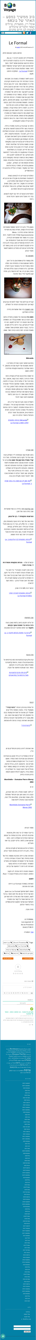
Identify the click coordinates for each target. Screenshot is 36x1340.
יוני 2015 (27, 1298)
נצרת (11, 1065)
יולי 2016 (27, 1267)
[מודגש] (5, 993)
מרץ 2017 (26, 1247)
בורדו (15, 1060)
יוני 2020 (27, 1158)
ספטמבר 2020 (25, 1151)
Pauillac (22, 1054)
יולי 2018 (27, 1209)
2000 (29, 1049)
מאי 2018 (27, 1214)
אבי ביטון (10, 1058)
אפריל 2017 (26, 1245)
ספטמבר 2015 (25, 1291)
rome (24, 1056)
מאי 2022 (27, 1119)
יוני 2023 (27, 1093)
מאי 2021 (27, 1148)
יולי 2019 (27, 1180)
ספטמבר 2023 (25, 1085)
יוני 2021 (27, 1146)
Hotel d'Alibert (28, 958)
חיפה (18, 1063)
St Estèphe (21, 1058)
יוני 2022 (27, 1117)
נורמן (14, 1065)
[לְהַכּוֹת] (11, 993)
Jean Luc (7, 942)
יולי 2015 (27, 1296)
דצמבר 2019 (26, 1168)
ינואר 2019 (26, 1194)
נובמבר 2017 (26, 1228)
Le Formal (23, 71)
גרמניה (28, 1063)
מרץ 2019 (26, 1189)
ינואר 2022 (26, 1129)
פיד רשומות (26, 1314)
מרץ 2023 (26, 1095)
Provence (19, 1056)
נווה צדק (18, 1065)
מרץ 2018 (26, 1218)
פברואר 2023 (26, 1097)
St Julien (28, 1058)
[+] (27, 993)
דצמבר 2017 (26, 1226)
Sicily (27, 1056)
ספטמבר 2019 (25, 1175)
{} (24, 993)
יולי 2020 (27, 1155)
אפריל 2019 (26, 1187)
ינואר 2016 (26, 1281)
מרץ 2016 (26, 1276)
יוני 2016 (27, 1269)
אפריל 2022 (26, 1122)
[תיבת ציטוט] (18, 993)
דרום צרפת (23, 1063)
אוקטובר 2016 (25, 1259)
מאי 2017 (27, 1242)
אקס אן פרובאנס (27, 953)
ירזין (29, 1065)
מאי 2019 (27, 1184)
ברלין (11, 1060)
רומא (22, 1070)
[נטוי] (7, 993)
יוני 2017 (27, 1240)
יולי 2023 (27, 1090)
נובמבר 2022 (26, 1105)
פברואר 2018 (26, 1221)
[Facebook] (30, 33)
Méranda (11, 946)
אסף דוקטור (20, 1060)
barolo (8, 1049)
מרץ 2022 (26, 1124)
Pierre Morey (11, 950)
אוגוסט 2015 (26, 1293)
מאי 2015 (27, 1301)
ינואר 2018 (26, 1223)
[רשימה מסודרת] (13, 993)
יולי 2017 (27, 1238)
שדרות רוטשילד (16, 1070)
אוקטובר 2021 (25, 1136)
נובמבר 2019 (26, 1170)
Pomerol (28, 1054)
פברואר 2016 (26, 1279)
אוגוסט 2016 (26, 1264)
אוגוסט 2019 (26, 1177)
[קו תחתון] (9, 993)
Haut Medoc (23, 1050)
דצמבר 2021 (26, 1131)
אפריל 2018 (26, 1216)
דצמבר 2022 (26, 1102)
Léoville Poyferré (20, 1052)
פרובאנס (15, 953)
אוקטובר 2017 (25, 1230)
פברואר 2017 (26, 1250)
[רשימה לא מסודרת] (16, 993)
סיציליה (28, 1067)
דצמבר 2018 (26, 1197)
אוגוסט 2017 (26, 1235)
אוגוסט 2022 (26, 1112)
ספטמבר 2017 (25, 1233)
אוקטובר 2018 (25, 1201)
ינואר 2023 (26, 1100)
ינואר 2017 (26, 1252)
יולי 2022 (27, 1114)
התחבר (27, 1312)
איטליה (27, 1060)
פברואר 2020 (26, 1163)
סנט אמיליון (22, 1067)
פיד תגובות (26, 1316)
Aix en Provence (19, 942)
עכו (18, 1067)
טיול (14, 1063)
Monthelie (24, 950)
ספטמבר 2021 (25, 1138)
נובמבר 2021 (26, 1134)
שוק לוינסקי (23, 1072)
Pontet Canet (13, 1056)
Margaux (15, 1054)
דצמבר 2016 (26, 1255)
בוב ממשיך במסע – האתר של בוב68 (19, 18)
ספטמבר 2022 (25, 1109)
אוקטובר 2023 (25, 1083)
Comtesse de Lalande (14, 1050)
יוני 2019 (27, 1182)
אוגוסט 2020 (26, 1153)
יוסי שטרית (9, 1063)
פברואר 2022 (26, 1126)
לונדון (26, 1065)
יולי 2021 (27, 1143)
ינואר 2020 (26, 1165)
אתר (32, 932)
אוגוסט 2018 (26, 1206)
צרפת (7, 953)
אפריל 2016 (26, 1274)
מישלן (22, 1065)
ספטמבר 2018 (25, 1204)
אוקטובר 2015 (25, 1288)
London (13, 1052)
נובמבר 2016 (26, 1257)
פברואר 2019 (26, 1192)
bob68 (18, 47)
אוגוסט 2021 (26, 1141)
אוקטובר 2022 (25, 1107)
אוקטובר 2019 (25, 1172)
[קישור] (22, 993)
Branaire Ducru (23, 1049)
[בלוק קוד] (20, 993)
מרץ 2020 (26, 1160)
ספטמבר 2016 (25, 1262)
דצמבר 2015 (26, 1284)
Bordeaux (14, 1049)
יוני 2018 (27, 1211)
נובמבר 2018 (26, 1199)
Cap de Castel (8, 958)
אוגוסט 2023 (26, 1088)
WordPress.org (27, 1319)
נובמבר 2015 (26, 1286)
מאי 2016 (27, 1272)
